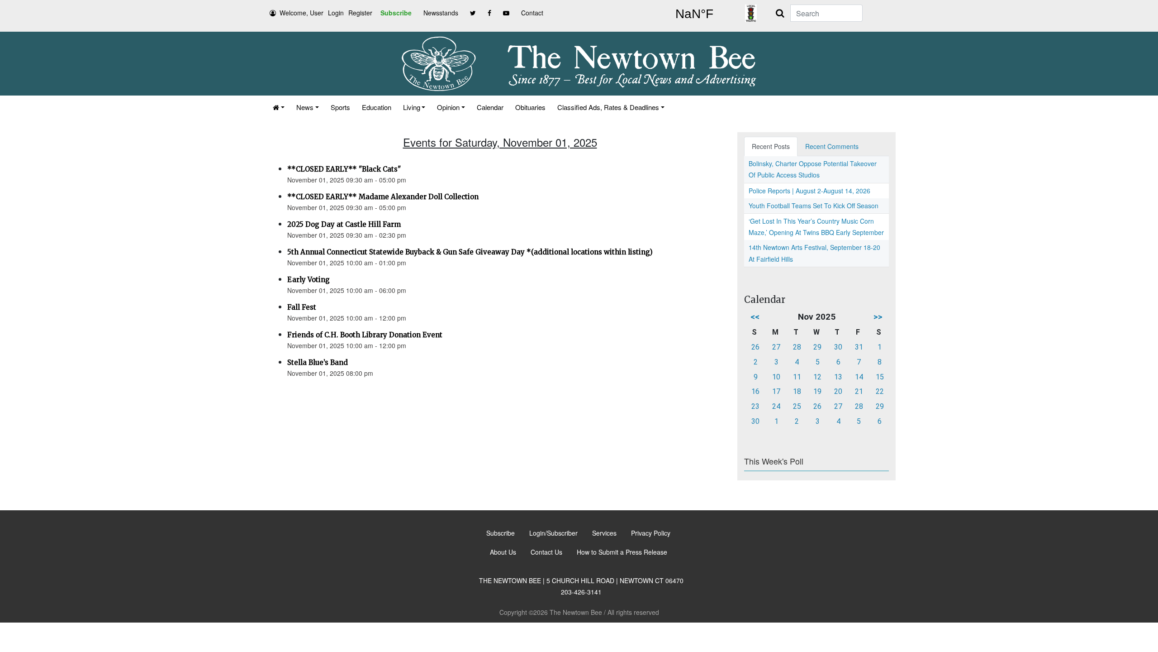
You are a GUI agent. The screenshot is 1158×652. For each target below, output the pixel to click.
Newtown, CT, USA (694, 14)
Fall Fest (301, 307)
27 (776, 347)
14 (859, 377)
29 (817, 347)
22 (880, 391)
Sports (340, 107)
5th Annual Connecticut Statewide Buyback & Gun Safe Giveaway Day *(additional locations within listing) (470, 252)
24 (776, 406)
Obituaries (530, 107)
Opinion (448, 107)
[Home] (278, 107)
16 (755, 391)
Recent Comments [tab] (832, 146)
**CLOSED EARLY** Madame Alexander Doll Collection (383, 196)
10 (776, 377)
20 (838, 391)
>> (878, 317)
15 (880, 377)
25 (797, 406)
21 (859, 391)
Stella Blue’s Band (317, 362)
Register (360, 12)
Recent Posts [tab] (771, 146)
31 (859, 347)
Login (336, 12)
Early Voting (308, 279)
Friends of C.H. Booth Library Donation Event (364, 335)
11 (797, 377)
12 (817, 377)
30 (838, 347)
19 (817, 391)
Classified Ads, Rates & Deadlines (608, 107)
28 (797, 347)
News (304, 107)
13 (838, 377)
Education (376, 107)
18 (797, 391)
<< (754, 317)
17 (776, 391)
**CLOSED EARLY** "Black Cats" (344, 169)
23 (755, 406)
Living (411, 107)
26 (755, 347)
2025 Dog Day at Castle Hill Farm (344, 224)
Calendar (490, 107)
